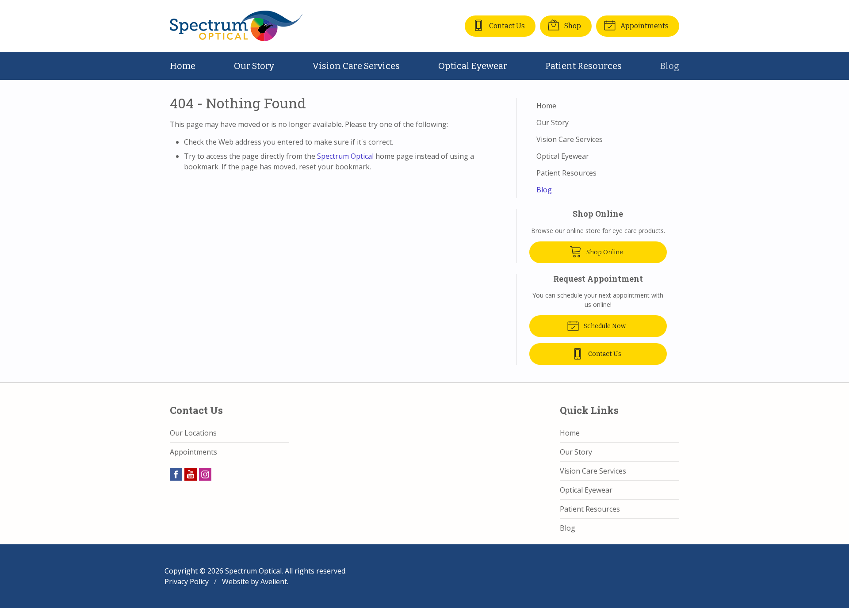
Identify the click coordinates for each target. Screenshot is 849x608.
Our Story (254, 66)
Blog (669, 66)
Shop (572, 26)
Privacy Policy (186, 581)
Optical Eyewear (472, 66)
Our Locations (193, 433)
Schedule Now (604, 326)
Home (182, 66)
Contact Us (506, 26)
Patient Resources (583, 66)
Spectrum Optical (345, 156)
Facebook (176, 474)
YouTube (190, 474)
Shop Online (604, 252)
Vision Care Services (356, 66)
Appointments (644, 26)
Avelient (273, 581)
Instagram (205, 474)
